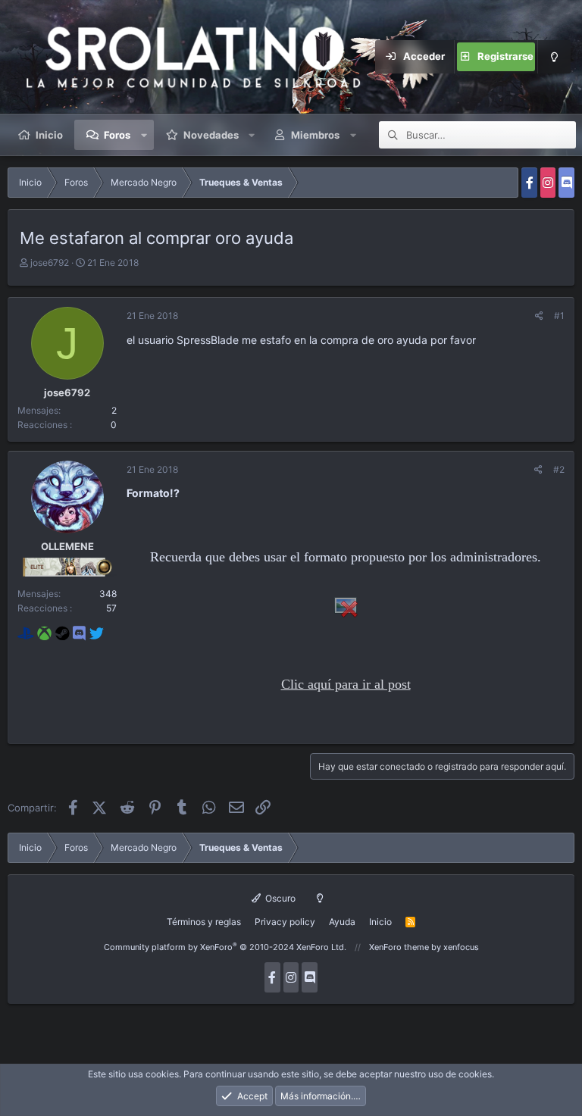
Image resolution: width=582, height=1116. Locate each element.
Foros (117, 135)
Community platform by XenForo (225, 947)
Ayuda (342, 921)
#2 (559, 469)
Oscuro (279, 898)
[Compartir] (539, 315)
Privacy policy (285, 921)
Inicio (49, 135)
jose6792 (49, 262)
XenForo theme (399, 947)
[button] (144, 135)
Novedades (211, 135)
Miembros (315, 135)
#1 (559, 315)
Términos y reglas (204, 921)
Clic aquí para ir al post (346, 684)
